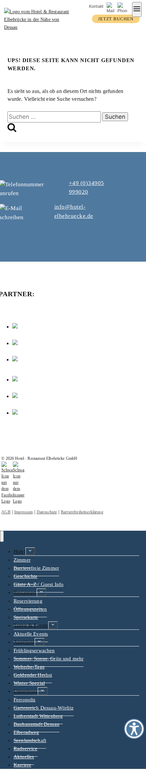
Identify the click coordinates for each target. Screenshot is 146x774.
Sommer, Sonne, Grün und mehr (49, 658)
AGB (5, 512)
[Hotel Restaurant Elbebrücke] (37, 27)
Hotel (19, 551)
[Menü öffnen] (137, 9)
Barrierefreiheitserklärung (82, 512)
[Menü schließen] (2, 536)
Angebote (24, 642)
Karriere (22, 765)
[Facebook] (7, 501)
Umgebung (26, 691)
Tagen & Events (31, 625)
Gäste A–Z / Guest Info (38, 584)
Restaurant (25, 592)
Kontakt (96, 6)
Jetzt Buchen (115, 18)
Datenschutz (47, 512)
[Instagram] (18, 501)
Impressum (23, 512)
